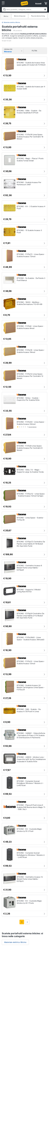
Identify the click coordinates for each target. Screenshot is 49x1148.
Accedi (38, 3)
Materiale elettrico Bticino (12, 22)
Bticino (6, 16)
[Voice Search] (45, 9)
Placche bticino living (38, 16)
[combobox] (24, 9)
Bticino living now (19, 16)
